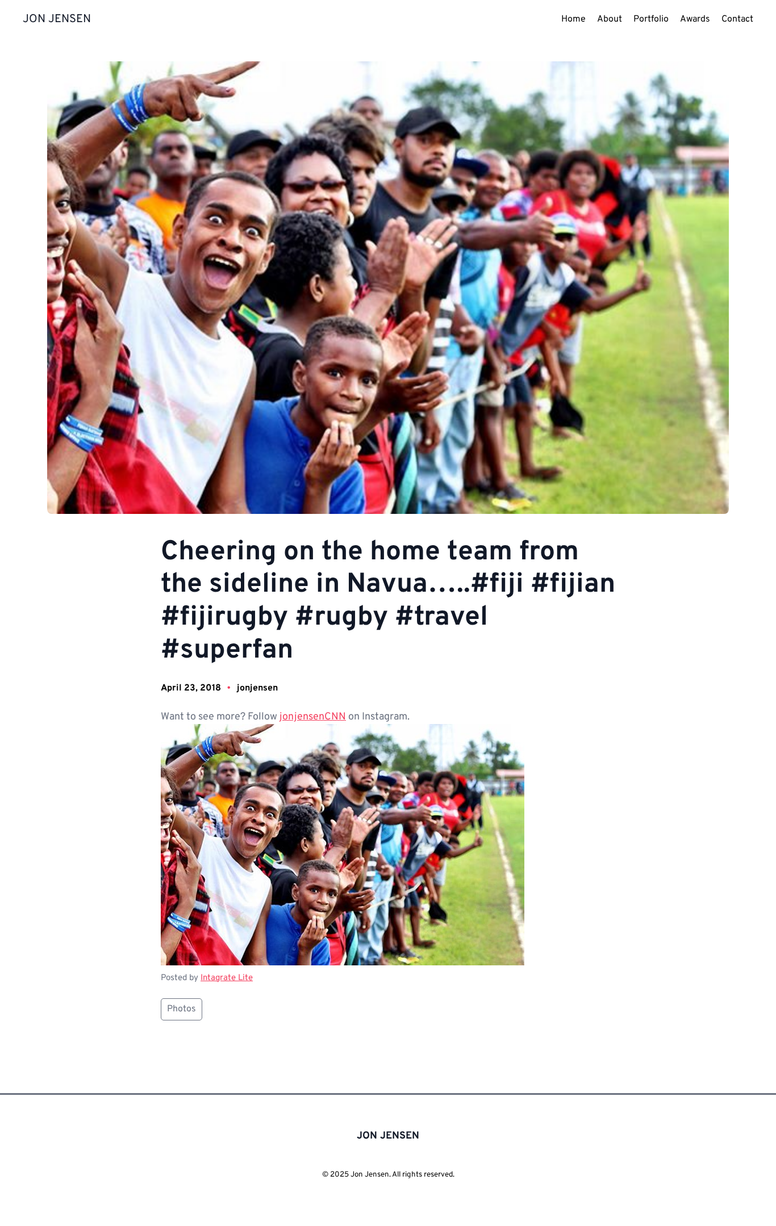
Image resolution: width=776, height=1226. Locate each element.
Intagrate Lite (227, 978)
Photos (181, 1009)
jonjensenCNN (312, 716)
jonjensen (257, 688)
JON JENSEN (57, 19)
